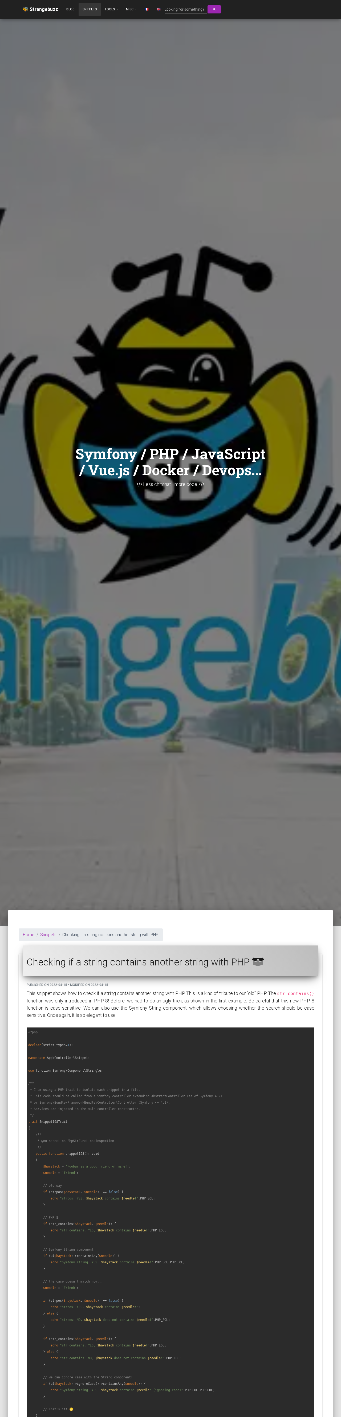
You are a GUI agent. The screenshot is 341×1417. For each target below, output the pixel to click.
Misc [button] (130, 9)
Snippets (90, 9)
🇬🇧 (159, 9)
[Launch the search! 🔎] (214, 9)
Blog (70, 9)
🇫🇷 (147, 9)
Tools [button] (110, 9)
